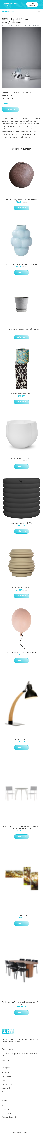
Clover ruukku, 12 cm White (21, 458)
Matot (4, 1080)
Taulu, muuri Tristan (21, 915)
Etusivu (4, 26)
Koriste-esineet (28, 92)
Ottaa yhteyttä (7, 1109)
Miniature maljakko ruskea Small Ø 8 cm (21, 200)
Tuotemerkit (6, 1088)
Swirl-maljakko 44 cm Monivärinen (21, 394)
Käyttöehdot (6, 1113)
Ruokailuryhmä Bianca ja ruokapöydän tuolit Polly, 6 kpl (21, 1003)
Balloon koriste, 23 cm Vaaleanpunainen (21, 652)
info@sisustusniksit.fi (9, 1061)
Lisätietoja (10, 109)
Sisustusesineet (16, 92)
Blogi (3, 1105)
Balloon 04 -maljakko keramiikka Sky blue (21, 264)
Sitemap (5, 1121)
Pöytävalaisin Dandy (21, 739)
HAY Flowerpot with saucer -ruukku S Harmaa (21, 329)
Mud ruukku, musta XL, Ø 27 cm (21, 523)
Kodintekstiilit (6, 1076)
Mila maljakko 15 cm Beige (21, 588)
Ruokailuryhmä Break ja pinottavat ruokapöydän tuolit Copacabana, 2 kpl (21, 827)
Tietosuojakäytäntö (9, 1117)
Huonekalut (6, 1072)
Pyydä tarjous (32, 4)
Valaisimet (5, 1092)
